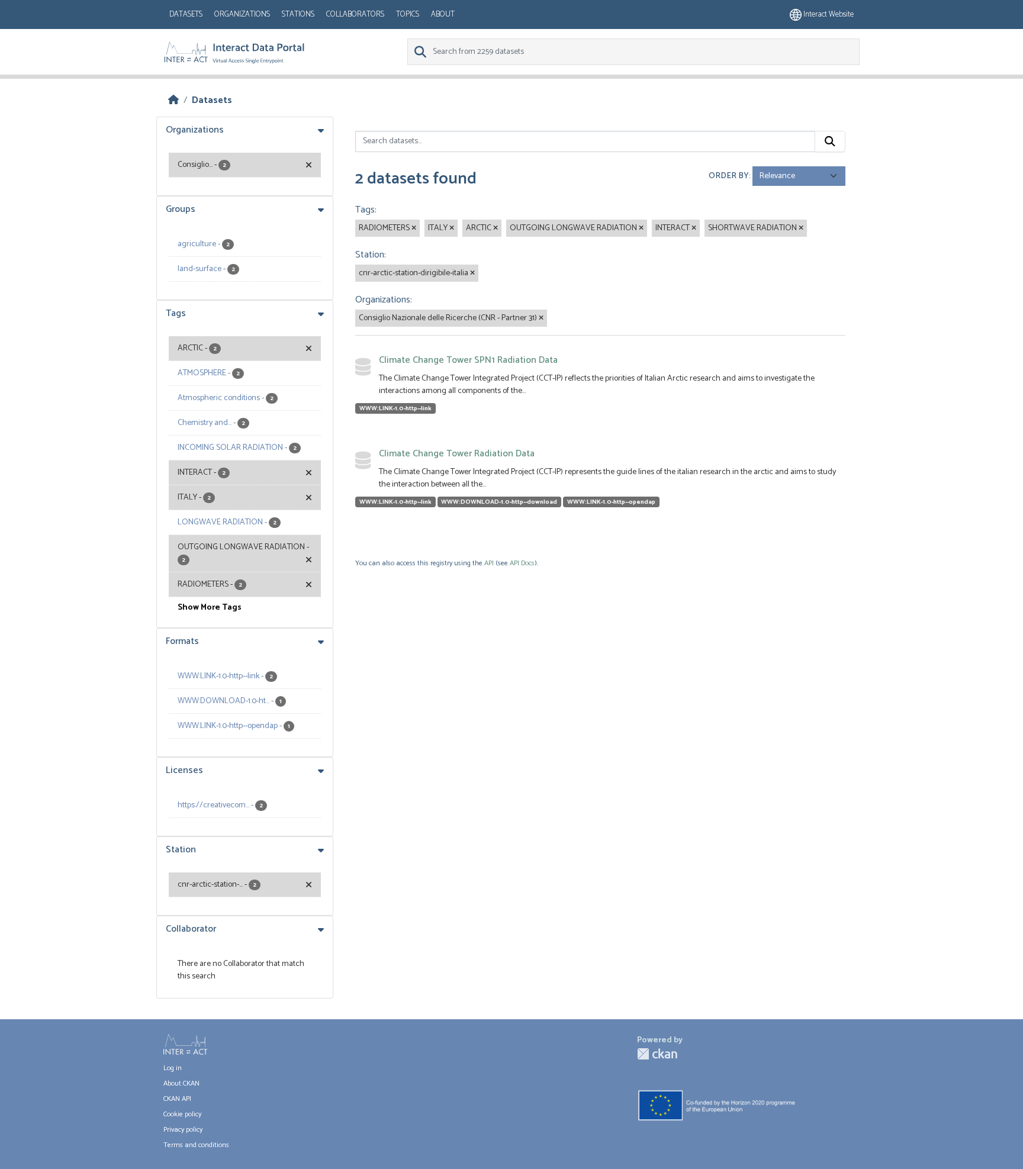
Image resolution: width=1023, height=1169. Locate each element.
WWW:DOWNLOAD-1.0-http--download (499, 502)
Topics (407, 14)
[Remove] (413, 228)
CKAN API (177, 1098)
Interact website (828, 14)
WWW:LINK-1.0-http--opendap (611, 502)
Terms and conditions (196, 1145)
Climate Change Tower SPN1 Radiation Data (468, 360)
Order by (729, 176)
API (489, 563)
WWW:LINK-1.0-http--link (395, 408)
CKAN (657, 1054)
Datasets (185, 14)
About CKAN (181, 1083)
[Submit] (830, 141)
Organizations (242, 14)
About (443, 14)
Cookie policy (182, 1114)
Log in (172, 1068)
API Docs (522, 563)
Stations (298, 14)
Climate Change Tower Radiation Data (457, 454)
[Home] (173, 100)
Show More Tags (210, 607)
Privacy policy (182, 1129)
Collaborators (355, 14)
